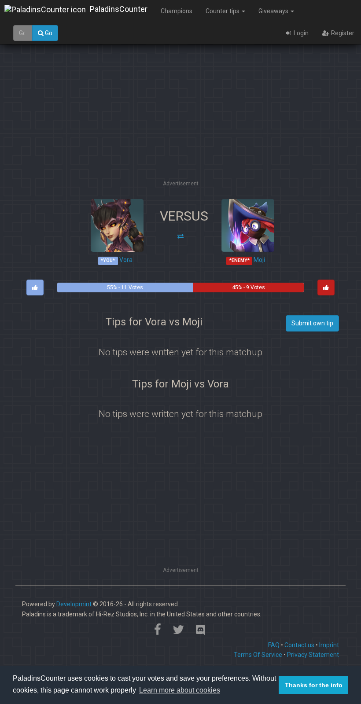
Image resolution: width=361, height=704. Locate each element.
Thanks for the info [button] (314, 685)
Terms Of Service (258, 654)
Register (342, 33)
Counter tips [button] (223, 11)
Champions (176, 11)
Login (300, 33)
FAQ (274, 645)
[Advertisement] (186, 116)
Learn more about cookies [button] (179, 690)
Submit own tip (312, 323)
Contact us (299, 645)
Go (48, 33)
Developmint (74, 604)
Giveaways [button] (274, 11)
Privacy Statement (313, 654)
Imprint (329, 645)
